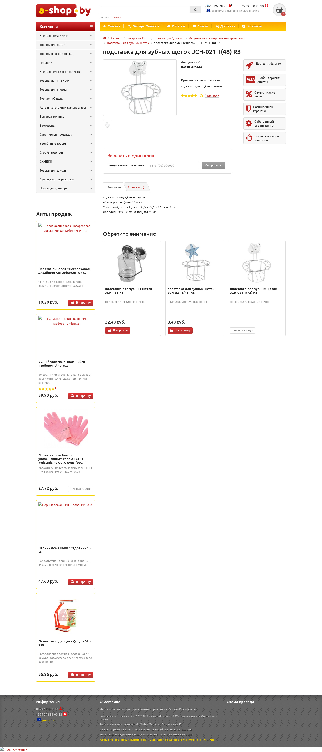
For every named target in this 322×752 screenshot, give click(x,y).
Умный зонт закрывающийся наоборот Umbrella (61, 363)
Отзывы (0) (136, 187)
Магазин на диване (168, 739)
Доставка (227, 26)
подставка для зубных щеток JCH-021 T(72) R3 (253, 291)
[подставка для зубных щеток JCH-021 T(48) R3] (140, 87)
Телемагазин (208, 739)
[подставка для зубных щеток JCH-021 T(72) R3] (257, 263)
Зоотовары (47, 125)
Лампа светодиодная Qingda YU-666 (64, 643)
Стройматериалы (52, 152)
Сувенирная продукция (56, 134)
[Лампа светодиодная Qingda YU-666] (65, 615)
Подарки (46, 62)
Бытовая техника (52, 116)
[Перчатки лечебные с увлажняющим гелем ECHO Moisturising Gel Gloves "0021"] (65, 429)
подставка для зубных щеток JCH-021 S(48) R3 (191, 291)
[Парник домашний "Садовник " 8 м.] (65, 504)
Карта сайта (47, 720)
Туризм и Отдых (51, 98)
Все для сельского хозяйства (60, 71)
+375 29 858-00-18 (251, 6)
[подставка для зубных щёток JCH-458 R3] (132, 263)
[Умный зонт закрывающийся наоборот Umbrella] (65, 321)
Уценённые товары (53, 143)
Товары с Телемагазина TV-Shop (137, 739)
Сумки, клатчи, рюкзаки (57, 179)
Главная (114, 26)
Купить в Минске (109, 739)
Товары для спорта (53, 89)
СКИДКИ (46, 161)
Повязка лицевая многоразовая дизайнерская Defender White (64, 271)
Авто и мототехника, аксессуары (63, 107)
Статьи (202, 26)
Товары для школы (53, 170)
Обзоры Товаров (146, 26)
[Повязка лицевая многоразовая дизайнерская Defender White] (65, 228)
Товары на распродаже (56, 53)
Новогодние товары (54, 188)
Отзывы (178, 26)
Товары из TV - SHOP (54, 80)
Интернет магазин (190, 739)
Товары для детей (52, 44)
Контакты (255, 26)
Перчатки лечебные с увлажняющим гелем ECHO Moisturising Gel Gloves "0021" (62, 459)
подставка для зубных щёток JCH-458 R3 (128, 291)
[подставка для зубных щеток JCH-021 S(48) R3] (194, 263)
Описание (114, 187)
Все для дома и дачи (54, 35)
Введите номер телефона (126, 165)
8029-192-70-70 (216, 6)
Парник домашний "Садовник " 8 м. (65, 550)
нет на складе (81, 489)
